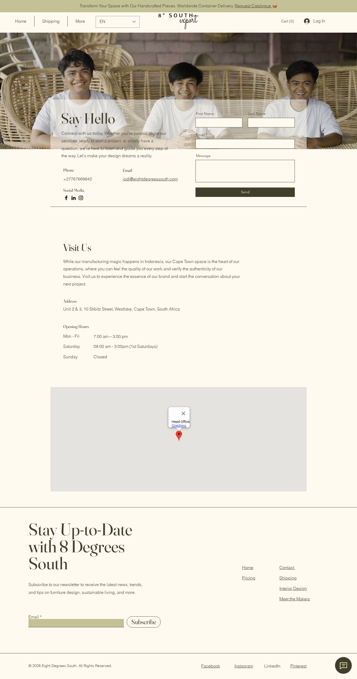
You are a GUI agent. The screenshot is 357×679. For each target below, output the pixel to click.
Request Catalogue (253, 5)
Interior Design (293, 588)
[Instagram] (81, 198)
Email (200, 135)
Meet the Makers (294, 598)
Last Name (257, 113)
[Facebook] (66, 198)
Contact (287, 567)
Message (203, 155)
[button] (287, 21)
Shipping (288, 578)
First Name (205, 113)
